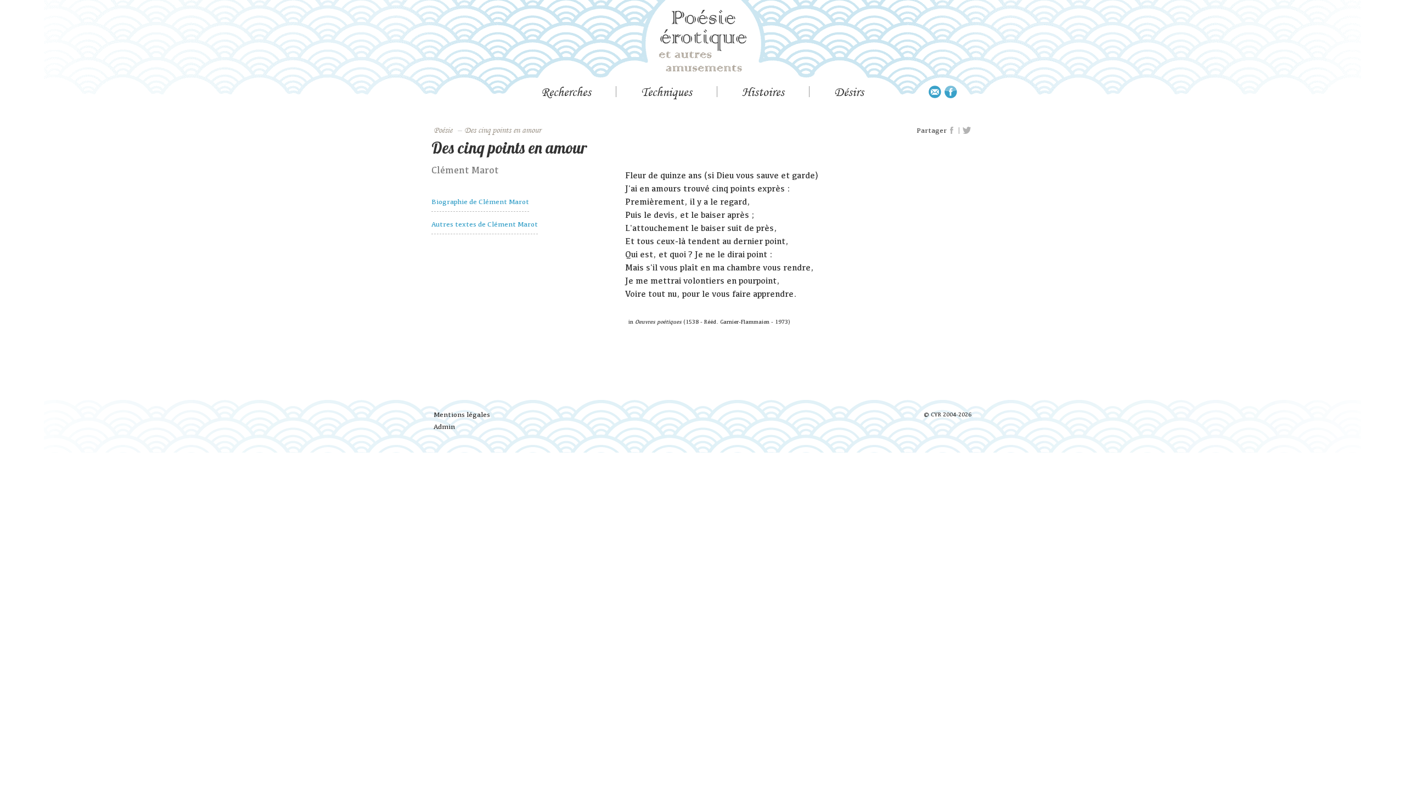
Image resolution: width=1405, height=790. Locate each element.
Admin (444, 426)
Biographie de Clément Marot (480, 202)
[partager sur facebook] (952, 131)
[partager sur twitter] (966, 131)
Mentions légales (462, 414)
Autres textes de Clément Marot (484, 224)
